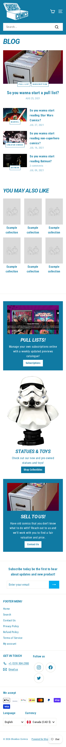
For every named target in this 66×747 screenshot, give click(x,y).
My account (9, 643)
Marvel (15, 122)
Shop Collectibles (33, 469)
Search (7, 614)
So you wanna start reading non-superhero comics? (44, 138)
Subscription (40, 84)
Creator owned (15, 145)
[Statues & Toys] (33, 411)
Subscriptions (33, 362)
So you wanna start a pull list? (33, 92)
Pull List (24, 84)
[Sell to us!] (33, 497)
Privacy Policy (11, 626)
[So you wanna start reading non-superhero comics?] (15, 137)
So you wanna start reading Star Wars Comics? (42, 115)
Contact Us (33, 544)
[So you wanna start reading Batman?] (15, 160)
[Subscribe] (54, 585)
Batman (15, 168)
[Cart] (52, 11)
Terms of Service (12, 638)
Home (6, 608)
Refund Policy (11, 632)
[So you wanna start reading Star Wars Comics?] (15, 114)
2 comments (37, 165)
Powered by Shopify (41, 739)
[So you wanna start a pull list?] (33, 67)
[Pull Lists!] (33, 319)
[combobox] (33, 27)
